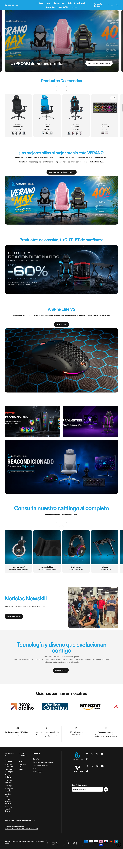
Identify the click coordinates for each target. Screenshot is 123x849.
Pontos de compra (22, 765)
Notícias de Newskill (40, 765)
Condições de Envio (8, 776)
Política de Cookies (8, 781)
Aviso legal (8, 786)
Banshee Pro (18, 127)
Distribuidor (37, 772)
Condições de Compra (9, 771)
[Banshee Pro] (18, 108)
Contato (36, 759)
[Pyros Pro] (104, 108)
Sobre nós (8, 761)
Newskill (18, 124)
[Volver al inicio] (118, 844)
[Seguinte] (64, 88)
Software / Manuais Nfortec (8, 809)
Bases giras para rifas (9, 790)
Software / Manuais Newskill (8, 802)
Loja (20, 761)
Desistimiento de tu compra (43, 762)
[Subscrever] (106, 789)
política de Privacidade (9, 765)
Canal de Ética (8, 795)
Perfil (21, 770)
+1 (83, 133)
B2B (34, 769)
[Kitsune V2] (76, 108)
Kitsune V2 (75, 127)
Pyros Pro (105, 127)
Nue (47, 127)
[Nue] (47, 108)
